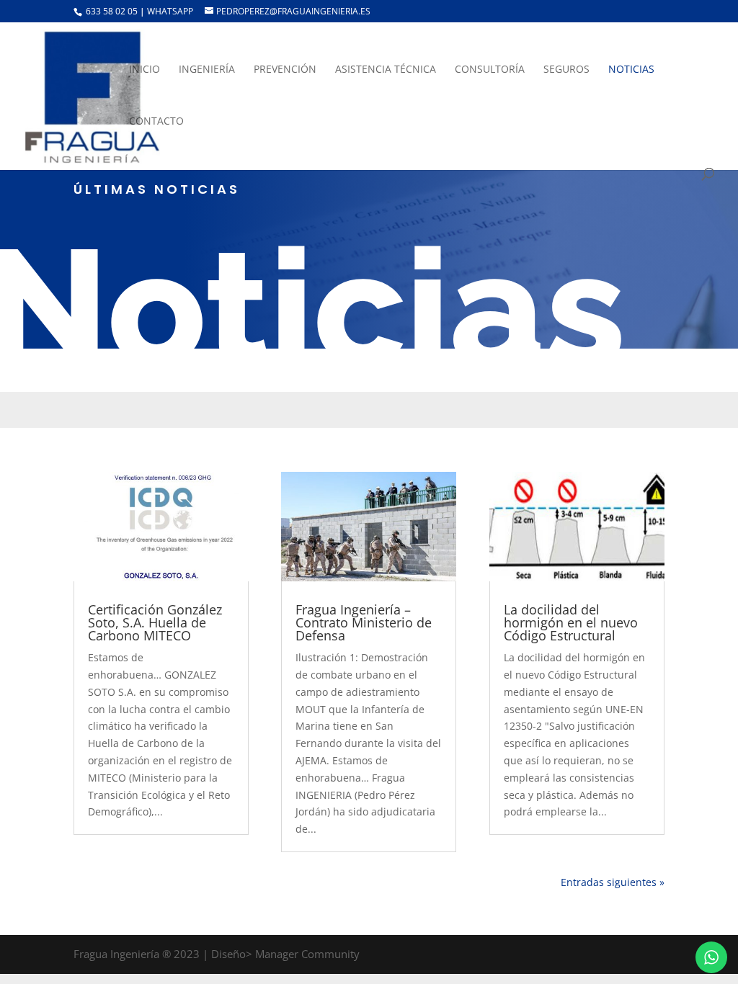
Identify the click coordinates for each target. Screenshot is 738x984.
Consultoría (490, 70)
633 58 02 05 (111, 11)
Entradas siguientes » (612, 882)
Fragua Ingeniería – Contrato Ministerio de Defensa (363, 622)
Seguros (566, 70)
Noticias (631, 70)
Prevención (285, 70)
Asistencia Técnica (385, 70)
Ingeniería (207, 70)
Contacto (156, 122)
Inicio (144, 70)
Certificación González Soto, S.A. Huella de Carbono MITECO (155, 622)
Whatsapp (171, 11)
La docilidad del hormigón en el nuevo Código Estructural (571, 622)
